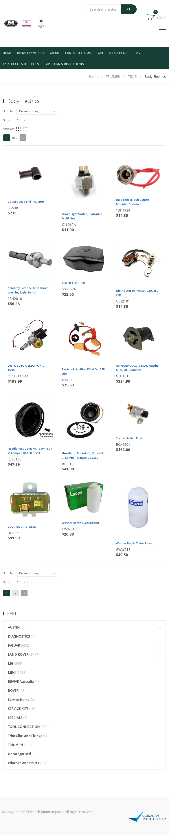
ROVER (13, 690)
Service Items (18, 699)
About (54, 53)
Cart (99, 53)
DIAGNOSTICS (19, 636)
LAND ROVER (18, 654)
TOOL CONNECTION (24, 726)
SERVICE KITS (18, 708)
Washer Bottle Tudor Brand (134, 543)
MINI (12, 672)
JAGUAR (14, 645)
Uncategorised (19, 754)
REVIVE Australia (21, 681)
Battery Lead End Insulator (26, 202)
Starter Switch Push (129, 438)
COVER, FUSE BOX (74, 283)
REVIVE (137, 53)
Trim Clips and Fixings (25, 735)
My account (118, 53)
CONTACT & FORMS (78, 53)
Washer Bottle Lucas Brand (80, 523)
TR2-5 (132, 76)
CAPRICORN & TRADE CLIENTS (64, 64)
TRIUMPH (113, 76)
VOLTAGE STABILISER (22, 527)
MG (10, 663)
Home (7, 53)
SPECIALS (15, 717)
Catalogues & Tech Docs (21, 64)
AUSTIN (14, 627)
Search (129, 9)
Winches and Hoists (23, 763)
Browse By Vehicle (30, 53)
